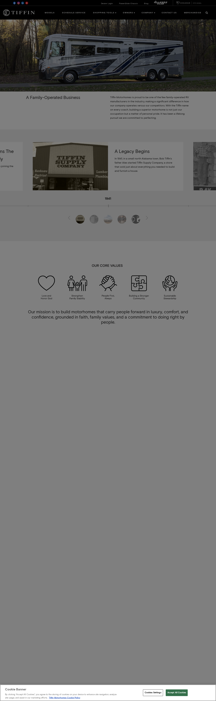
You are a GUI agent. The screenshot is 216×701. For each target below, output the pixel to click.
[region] (108, 693)
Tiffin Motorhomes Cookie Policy (64, 698)
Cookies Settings (153, 693)
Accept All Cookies (176, 693)
